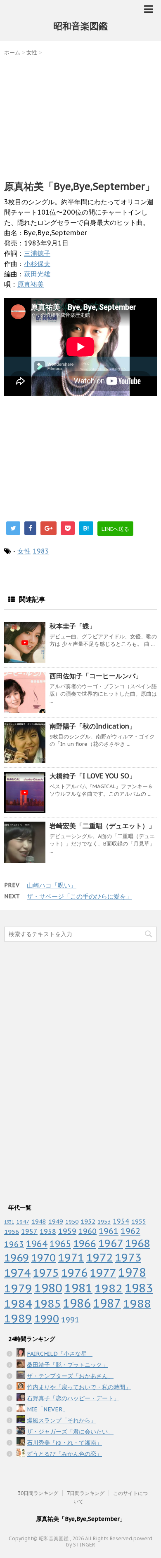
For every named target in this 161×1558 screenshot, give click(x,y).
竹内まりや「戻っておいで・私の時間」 (79, 1387)
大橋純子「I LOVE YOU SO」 (93, 776)
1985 (47, 1303)
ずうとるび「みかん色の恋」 (64, 1454)
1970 (43, 1257)
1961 (108, 1230)
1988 (137, 1303)
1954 (121, 1221)
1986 (77, 1303)
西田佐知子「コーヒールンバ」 (96, 676)
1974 (17, 1272)
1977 (103, 1272)
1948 (38, 1221)
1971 (71, 1257)
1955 (138, 1221)
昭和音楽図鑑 (80, 26)
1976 (74, 1272)
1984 (18, 1303)
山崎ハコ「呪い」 (51, 885)
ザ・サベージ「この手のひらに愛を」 (79, 896)
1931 (9, 1222)
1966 (84, 1243)
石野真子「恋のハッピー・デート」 (73, 1398)
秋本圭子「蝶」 (73, 626)
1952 (87, 1221)
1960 (87, 1231)
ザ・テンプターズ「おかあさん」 (70, 1376)
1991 (70, 1319)
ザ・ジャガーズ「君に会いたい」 (70, 1431)
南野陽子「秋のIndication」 (93, 726)
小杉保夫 (37, 263)
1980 (48, 1288)
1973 (128, 1257)
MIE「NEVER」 (48, 1409)
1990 (46, 1318)
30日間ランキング (38, 1493)
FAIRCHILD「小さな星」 (59, 1353)
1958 (48, 1231)
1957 (29, 1231)
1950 (71, 1221)
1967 (110, 1243)
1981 (78, 1288)
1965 (60, 1244)
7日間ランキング (85, 1493)
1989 (18, 1318)
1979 (18, 1288)
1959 (67, 1231)
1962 (130, 1231)
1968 (137, 1243)
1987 (107, 1303)
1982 (109, 1288)
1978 (132, 1272)
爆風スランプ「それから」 (61, 1420)
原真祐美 (30, 284)
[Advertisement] (80, 116)
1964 (36, 1244)
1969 (16, 1257)
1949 (55, 1221)
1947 (22, 1221)
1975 (46, 1273)
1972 (99, 1257)
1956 (11, 1231)
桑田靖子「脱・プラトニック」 (67, 1365)
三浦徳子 (37, 253)
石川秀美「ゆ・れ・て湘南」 (64, 1442)
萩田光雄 (37, 274)
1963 (14, 1244)
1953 (104, 1221)
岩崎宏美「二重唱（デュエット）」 (102, 826)
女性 (24, 551)
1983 (41, 551)
